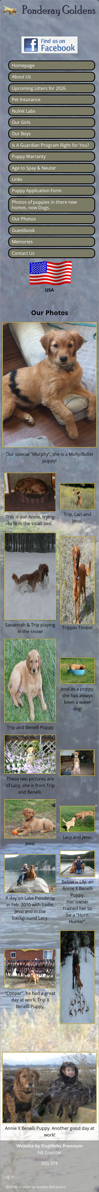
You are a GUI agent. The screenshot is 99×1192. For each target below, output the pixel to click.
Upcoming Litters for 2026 (39, 88)
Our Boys (21, 134)
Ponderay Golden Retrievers (42, 1186)
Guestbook (23, 230)
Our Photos (24, 219)
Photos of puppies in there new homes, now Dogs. (44, 205)
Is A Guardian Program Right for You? (50, 145)
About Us (21, 77)
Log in (8, 1177)
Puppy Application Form (37, 190)
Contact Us (23, 253)
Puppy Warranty (29, 156)
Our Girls (21, 122)
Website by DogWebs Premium (49, 1146)
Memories (22, 242)
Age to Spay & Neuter (34, 168)
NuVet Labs (23, 111)
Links (17, 179)
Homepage (23, 65)
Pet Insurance (26, 99)
